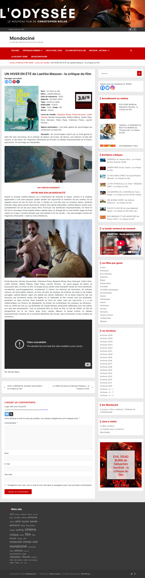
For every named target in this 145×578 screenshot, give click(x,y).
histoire (13, 538)
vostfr (25, 563)
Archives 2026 (106, 335)
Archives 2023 (106, 345)
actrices (35, 514)
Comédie (104, 286)
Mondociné (22, 38)
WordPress (85, 574)
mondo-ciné (30, 541)
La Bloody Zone (19, 56)
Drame (103, 296)
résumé (26, 556)
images (19, 538)
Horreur (103, 308)
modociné (16, 541)
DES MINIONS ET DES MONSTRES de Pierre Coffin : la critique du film (130, 127)
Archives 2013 (106, 376)
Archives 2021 (106, 351)
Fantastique (105, 299)
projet (24, 554)
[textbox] (48, 284)
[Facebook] (6, 81)
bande (25, 521)
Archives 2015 (106, 370)
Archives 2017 (106, 364)
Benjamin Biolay (64, 114)
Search (139, 73)
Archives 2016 (106, 367)
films (33, 535)
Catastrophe (105, 283)
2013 (12, 514)
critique (14, 534)
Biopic (102, 280)
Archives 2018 (106, 360)
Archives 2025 (106, 338)
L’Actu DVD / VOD (54, 50)
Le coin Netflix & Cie (75, 50)
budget (12, 530)
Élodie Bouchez (79, 114)
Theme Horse (54, 574)
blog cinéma (30, 525)
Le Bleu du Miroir (107, 426)
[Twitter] (10, 81)
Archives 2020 (106, 354)
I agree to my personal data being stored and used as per (27, 409)
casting (20, 529)
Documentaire (106, 293)
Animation (104, 270)
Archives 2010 (106, 386)
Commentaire (11, 423)
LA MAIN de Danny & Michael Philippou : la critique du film (71, 387)
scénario (34, 557)
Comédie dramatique (109, 289)
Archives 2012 (106, 379)
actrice (29, 514)
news (11, 551)
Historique (104, 305)
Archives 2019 (106, 357)
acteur (17, 514)
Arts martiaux (106, 274)
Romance (104, 312)
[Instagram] (112, 88)
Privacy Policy (44, 409)
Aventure (104, 277)
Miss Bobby (105, 432)
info (24, 538)
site (11, 560)
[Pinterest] (14, 81)
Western (103, 321)
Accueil (15, 50)
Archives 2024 (106, 341)
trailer (12, 563)
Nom (7, 453)
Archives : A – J (106, 389)
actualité (17, 517)
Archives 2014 (106, 373)
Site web (8, 474)
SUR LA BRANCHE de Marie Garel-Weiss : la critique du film (25, 387)
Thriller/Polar (105, 318)
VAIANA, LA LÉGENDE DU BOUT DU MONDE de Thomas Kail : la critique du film (120, 465)
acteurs (23, 514)
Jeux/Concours (39, 56)
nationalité (31, 547)
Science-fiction (106, 315)
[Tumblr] (18, 81)
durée (22, 535)
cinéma (30, 529)
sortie (25, 560)
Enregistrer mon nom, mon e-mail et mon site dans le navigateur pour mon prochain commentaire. (50, 485)
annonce (32, 517)
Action (103, 267)
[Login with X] (11, 414)
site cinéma (18, 560)
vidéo (17, 563)
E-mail (7, 464)
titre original (33, 560)
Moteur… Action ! (98, 50)
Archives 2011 (106, 383)
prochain (26, 551)
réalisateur (15, 556)
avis (18, 521)
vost (21, 563)
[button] (114, 485)
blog (23, 525)
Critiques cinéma (31, 50)
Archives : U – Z (107, 395)
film (28, 534)
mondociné (18, 546)
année (12, 522)
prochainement (15, 554)
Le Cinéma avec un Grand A (112, 429)
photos (19, 550)
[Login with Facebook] (7, 414)
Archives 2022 (106, 348)
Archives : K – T (106, 392)
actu (11, 517)
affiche (24, 517)
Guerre (103, 302)
